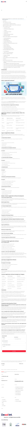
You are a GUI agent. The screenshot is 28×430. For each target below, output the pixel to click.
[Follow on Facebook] (19, 366)
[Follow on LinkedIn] (3, 410)
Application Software (14, 104)
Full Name (3, 337)
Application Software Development (16, 196)
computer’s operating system (12, 101)
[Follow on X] (21, 366)
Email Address (16, 337)
